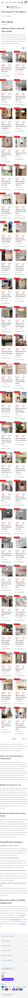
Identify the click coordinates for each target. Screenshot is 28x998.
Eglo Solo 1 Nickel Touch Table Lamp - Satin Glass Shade (21, 353)
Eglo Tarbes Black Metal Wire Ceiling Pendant (21, 295)
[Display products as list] (25, 48)
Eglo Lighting (8, 16)
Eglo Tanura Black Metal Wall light (21, 153)
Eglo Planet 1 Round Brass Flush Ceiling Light (6, 498)
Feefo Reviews (23, 923)
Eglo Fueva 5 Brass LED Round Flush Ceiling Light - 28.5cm (7, 69)
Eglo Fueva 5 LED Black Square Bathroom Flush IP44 (7, 555)
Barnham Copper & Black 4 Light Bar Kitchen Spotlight (6, 642)
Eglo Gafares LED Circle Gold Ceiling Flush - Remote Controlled (21, 555)
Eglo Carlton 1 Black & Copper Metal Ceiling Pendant (6, 154)
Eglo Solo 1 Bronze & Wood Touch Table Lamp (21, 125)
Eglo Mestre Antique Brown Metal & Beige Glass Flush (20, 470)
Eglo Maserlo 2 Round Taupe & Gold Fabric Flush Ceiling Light (6, 697)
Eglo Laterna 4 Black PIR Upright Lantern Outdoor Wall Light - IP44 (21, 411)
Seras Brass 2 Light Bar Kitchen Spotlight (7, 669)
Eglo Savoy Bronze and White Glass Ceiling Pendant (7, 98)
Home (3, 16)
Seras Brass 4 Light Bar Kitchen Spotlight (21, 68)
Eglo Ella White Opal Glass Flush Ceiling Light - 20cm (20, 183)
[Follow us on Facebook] (3, 976)
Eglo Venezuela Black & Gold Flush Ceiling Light (7, 352)
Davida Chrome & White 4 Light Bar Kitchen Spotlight (20, 642)
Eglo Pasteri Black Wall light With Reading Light (7, 614)
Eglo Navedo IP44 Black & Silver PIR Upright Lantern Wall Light (7, 240)
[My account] (22, 2)
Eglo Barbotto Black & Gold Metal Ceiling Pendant (6, 325)
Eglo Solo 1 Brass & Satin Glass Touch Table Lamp (21, 439)
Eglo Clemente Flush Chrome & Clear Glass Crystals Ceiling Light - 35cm (7, 441)
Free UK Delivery (15, 7)
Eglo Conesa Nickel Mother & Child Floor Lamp (6, 725)
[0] (25, 2)
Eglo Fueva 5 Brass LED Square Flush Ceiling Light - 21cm (7, 583)
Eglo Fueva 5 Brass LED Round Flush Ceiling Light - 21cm (21, 98)
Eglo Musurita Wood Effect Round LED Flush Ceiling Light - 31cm (21, 697)
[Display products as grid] (23, 48)
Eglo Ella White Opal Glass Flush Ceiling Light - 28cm (6, 183)
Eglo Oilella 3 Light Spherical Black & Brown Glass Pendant (6, 211)
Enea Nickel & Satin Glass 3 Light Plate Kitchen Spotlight (20, 268)
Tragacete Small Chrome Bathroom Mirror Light (20, 527)
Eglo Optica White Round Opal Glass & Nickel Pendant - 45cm (7, 470)
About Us (23, 915)
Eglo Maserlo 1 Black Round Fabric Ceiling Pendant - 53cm (6, 296)
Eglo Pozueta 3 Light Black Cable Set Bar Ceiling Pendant (6, 268)
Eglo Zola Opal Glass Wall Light (20, 669)
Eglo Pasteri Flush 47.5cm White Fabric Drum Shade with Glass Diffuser (21, 726)
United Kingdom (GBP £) (7, 968)
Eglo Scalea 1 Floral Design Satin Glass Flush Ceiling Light (20, 325)
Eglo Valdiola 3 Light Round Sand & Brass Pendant (20, 381)
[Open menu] (2, 2)
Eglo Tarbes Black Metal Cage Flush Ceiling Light (7, 380)
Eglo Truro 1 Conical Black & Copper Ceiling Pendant (21, 498)
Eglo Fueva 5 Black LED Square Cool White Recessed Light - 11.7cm (21, 614)
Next (23, 738)
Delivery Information (15, 919)
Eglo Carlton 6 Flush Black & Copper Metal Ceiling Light (6, 527)
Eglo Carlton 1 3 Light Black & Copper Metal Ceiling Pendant (6, 126)
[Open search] (19, 2)
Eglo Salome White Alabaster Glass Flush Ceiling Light (20, 240)
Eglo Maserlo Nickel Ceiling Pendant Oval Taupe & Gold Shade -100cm (20, 584)
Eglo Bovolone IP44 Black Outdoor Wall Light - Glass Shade (6, 410)
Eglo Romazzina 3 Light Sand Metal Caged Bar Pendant (21, 211)
